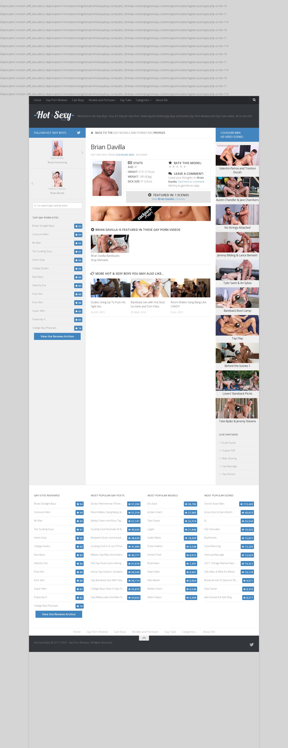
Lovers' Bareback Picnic (237, 393)
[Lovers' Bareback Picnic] (237, 380)
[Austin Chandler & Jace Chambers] (237, 187)
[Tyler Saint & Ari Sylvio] (237, 270)
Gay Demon (228, 474)
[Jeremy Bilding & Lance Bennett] (237, 242)
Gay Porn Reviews (56, 100)
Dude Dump (229, 442)
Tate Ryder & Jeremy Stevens (237, 421)
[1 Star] (170, 166)
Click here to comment (191, 181)
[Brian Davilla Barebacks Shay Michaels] (110, 244)
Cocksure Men (125, 154)
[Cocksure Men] (151, 220)
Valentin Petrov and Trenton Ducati (237, 170)
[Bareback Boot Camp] (237, 297)
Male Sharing (229, 458)
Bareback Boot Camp (237, 311)
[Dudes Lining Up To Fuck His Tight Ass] (110, 288)
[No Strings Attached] (237, 214)
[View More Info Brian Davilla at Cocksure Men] (107, 178)
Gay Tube (125, 100)
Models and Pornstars (102, 100)
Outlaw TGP (228, 450)
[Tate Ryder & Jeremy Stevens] (237, 408)
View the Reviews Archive (57, 336)
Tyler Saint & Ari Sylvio (237, 283)
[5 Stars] (184, 166)
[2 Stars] (173, 166)
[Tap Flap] (237, 325)
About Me (162, 100)
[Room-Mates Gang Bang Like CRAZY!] (190, 288)
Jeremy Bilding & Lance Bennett (237, 255)
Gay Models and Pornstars (133, 133)
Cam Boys (78, 100)
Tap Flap (237, 338)
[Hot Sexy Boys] (54, 116)
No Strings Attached (237, 227)
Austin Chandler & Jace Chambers (237, 200)
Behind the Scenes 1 (237, 366)
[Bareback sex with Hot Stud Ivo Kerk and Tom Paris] (150, 288)
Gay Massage (229, 466)
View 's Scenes (168, 199)
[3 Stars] (177, 166)
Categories (142, 100)
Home (37, 100)
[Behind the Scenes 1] (237, 353)
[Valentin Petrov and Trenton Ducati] (237, 155)
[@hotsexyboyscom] (79, 133)
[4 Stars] (181, 166)
